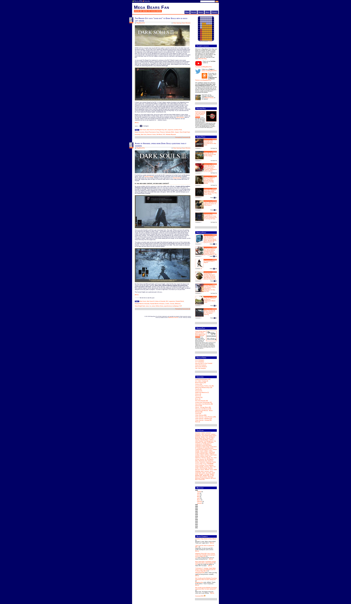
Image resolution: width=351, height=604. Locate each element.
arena (153, 306)
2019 (196, 514)
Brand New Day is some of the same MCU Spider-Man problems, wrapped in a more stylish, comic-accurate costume (206, 168)
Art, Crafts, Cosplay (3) (201, 381)
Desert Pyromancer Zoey (152, 132)
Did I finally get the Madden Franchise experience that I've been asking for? (206, 579)
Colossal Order (204, 452)
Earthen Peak (178, 129)
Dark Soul (143, 134)
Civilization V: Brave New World (203, 445)
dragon (177, 132)
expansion (171, 129)
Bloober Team (204, 437)
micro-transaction (200, 479)
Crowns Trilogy (149, 176)
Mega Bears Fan (151, 7)
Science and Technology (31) (203, 402)
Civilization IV (198, 444)
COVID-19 (211, 453)
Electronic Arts (203, 460)
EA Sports (210, 459)
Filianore (162, 132)
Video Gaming (177, 23)
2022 (196, 509)
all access (207, 434)
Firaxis (205, 463)
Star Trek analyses (200, 368)
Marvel (197, 477)
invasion (206, 471)
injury (202, 471)
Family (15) (198, 389)
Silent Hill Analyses (200, 365)
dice (210, 456)
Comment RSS (199, 596)
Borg (204, 438)
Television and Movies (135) (203, 409)
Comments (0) (186, 137)
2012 (196, 526)
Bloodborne (212, 437)
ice (150, 306)
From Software (209, 465)
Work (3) (197, 421)
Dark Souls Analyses (201, 366)
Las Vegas (206, 474)
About (208, 12)
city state (203, 442)
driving (197, 459)
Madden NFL (198, 475)
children (211, 439)
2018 (196, 516)
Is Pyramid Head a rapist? (209, 261)
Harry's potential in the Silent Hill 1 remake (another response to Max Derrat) (209, 180)
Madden (212, 474)
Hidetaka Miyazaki (171, 134)
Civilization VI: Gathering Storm (205, 448)
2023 (196, 508)
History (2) (198, 394)
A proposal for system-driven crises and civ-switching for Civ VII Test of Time (210, 217)
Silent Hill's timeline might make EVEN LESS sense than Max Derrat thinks (210, 192)
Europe (197, 462)
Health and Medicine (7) (202, 392)
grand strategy (203, 468)
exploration (209, 462)
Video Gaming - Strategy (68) (203, 420)
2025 (196, 504)
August (199, 491)
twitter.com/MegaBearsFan (209, 70)
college (206, 451)
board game (198, 438)
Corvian (172, 303)
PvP (164, 134)
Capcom (208, 438)
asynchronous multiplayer (171, 306)
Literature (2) (198, 397)
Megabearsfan (199, 582)
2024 (196, 506)
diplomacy (198, 457)
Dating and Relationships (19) (203, 387)
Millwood (177, 303)
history (202, 469)
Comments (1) (186, 309)
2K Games (198, 433)
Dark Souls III (150, 129)
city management (208, 441)
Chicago (197, 439)
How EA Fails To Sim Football (203, 363)
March (199, 500)
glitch (211, 466)
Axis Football (205, 435)
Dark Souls (143, 129)
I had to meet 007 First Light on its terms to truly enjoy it (210, 204)
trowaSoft (210, 41)
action (203, 433)
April (198, 498)
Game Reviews (186, 23)
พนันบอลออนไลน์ (199, 572)
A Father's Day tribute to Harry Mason (205, 539)
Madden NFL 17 (207, 475)
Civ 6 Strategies (199, 360)
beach (211, 435)
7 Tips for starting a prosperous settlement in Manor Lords (210, 300)
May (198, 496)
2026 (199, 497)
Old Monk (159, 134)
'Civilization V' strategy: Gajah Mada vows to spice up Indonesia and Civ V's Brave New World (205, 570)
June (198, 495)
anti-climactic (180, 117)
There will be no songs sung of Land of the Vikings (210, 154)
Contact (214, 12)
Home (187, 12)
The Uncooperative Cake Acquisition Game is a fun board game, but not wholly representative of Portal (210, 240)
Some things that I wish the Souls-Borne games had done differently (200, 333)
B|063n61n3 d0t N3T (173, 317)
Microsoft (213, 478)
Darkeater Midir (170, 132)
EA (205, 459)
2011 (196, 527)
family (214, 462)
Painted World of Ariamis (157, 303)
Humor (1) (198, 395)
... (212, 127)
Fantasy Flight (199, 463)
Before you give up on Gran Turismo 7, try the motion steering (209, 312)
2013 (196, 524)
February (199, 501)
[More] (136, 122)
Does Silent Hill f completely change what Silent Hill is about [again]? (205, 562)
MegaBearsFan (140, 23)
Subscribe (147, 1)
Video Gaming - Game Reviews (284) (205, 417)
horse (211, 469)
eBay (196, 460)
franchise (201, 465)
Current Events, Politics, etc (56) (204, 386)
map (213, 475)
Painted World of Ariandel (142, 303)
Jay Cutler (208, 472)
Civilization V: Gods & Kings (202, 446)
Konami (201, 474)
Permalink (178, 137)
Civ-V (210, 449)
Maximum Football (200, 478)
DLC (166, 129)
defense (197, 456)
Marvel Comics (203, 477)
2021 (196, 511)
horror (207, 469)
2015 (196, 521)
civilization (210, 442)
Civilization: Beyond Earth (202, 449)
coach (201, 451)
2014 (196, 523)
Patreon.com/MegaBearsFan (203, 80)
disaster (203, 457)
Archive (193, 12)
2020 (196, 513)
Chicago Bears (204, 439)
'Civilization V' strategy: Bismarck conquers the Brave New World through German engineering (210, 276)
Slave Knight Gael (185, 132)
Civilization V (207, 444)
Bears (214, 435)
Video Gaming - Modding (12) (203, 418)
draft (215, 457)
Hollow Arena (159, 306)
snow (147, 306)
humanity (137, 134)
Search (201, 12)
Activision (208, 433)
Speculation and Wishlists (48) (204, 404)
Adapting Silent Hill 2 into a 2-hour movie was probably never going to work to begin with (205, 555)
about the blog (202, 58)
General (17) (198, 391)
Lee (196, 557)
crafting (197, 455)
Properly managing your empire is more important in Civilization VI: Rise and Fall (210, 288)
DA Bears (207, 455)
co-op (197, 453)
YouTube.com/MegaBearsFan (203, 66)
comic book (211, 452)
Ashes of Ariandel (160, 301)
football (210, 464)
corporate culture (204, 453)
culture (202, 455)
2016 (196, 519)
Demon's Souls (151, 134)
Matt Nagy (210, 477)
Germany (206, 466)
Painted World (180, 301)
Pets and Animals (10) (201, 400)
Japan (203, 472)
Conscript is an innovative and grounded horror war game (210, 143)
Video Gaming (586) (200, 415)
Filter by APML (138, 1)
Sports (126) (198, 405)
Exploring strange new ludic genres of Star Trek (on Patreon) (200, 114)
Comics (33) (198, 384)
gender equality (199, 466)
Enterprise (210, 460)
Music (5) (197, 399)
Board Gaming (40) (200, 382)
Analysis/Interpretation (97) (202, 379)
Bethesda (197, 437)
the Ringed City (159, 129)
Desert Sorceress (139, 132)
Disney (208, 457)
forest (197, 465)
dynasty (202, 459)
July (198, 493)
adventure (198, 434)
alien (202, 434)
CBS (212, 438)
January (199, 503)
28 (201, 268)
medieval (207, 478)
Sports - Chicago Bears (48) (203, 407)
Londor (167, 303)
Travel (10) (198, 413)
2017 (196, 518)
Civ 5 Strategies (199, 361)
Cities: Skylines (199, 441)
